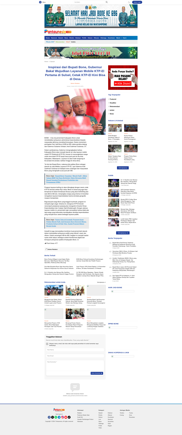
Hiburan (96, 38)
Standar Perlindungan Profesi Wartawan (85, 420)
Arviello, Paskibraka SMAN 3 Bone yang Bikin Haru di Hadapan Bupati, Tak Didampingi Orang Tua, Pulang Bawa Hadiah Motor (124, 260)
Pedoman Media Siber (83, 415)
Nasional (54, 38)
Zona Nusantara (132, 416)
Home (48, 38)
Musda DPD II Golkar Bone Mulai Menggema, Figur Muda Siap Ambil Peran (129, 201)
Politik (84, 38)
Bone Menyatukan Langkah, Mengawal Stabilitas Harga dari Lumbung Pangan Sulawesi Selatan (96, 325)
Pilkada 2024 (50, 42)
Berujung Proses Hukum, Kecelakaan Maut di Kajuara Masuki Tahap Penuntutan (74, 324)
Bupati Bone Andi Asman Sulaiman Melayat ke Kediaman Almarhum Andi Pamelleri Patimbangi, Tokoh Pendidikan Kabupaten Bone (125, 245)
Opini (124, 38)
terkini (112, 110)
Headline (113, 103)
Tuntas (131, 413)
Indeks (73, 42)
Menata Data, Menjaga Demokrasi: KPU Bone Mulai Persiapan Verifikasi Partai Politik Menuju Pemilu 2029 (129, 212)
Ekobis (71, 38)
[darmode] (129, 2)
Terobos (122, 413)
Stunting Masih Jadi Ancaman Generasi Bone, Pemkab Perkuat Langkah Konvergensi (96, 301)
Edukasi (78, 38)
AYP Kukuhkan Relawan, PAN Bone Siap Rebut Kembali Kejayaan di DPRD (129, 191)
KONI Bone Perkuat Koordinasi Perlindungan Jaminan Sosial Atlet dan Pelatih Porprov (89, 260)
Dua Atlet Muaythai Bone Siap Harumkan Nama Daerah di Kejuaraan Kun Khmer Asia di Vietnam (59, 267)
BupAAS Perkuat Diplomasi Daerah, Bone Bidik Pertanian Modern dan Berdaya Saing (74, 301)
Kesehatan (111, 38)
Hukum (90, 38)
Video (68, 42)
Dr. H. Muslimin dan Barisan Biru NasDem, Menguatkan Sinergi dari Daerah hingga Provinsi (59, 273)
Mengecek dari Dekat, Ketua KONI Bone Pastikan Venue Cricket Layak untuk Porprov (53, 301)
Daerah (60, 38)
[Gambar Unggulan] (75, 134)
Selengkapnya (101, 282)
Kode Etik (80, 417)
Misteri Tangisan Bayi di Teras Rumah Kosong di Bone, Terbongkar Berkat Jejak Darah (114, 159)
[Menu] (41, 2)
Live (100, 419)
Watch (118, 38)
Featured (113, 99)
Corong (122, 415)
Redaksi (79, 413)
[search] (107, 2)
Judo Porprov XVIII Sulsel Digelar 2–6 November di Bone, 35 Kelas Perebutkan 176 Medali (91, 267)
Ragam (110, 425)
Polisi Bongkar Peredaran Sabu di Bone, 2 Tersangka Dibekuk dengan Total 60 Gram (114, 139)
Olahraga (103, 38)
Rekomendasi (60, 42)
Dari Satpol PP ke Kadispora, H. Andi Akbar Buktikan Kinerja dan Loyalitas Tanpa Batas (124, 277)
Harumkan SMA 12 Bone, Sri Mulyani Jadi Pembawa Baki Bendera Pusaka (125, 252)
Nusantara (110, 421)
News (66, 38)
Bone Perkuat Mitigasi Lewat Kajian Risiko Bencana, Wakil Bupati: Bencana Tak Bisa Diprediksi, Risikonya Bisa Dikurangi (57, 260)
